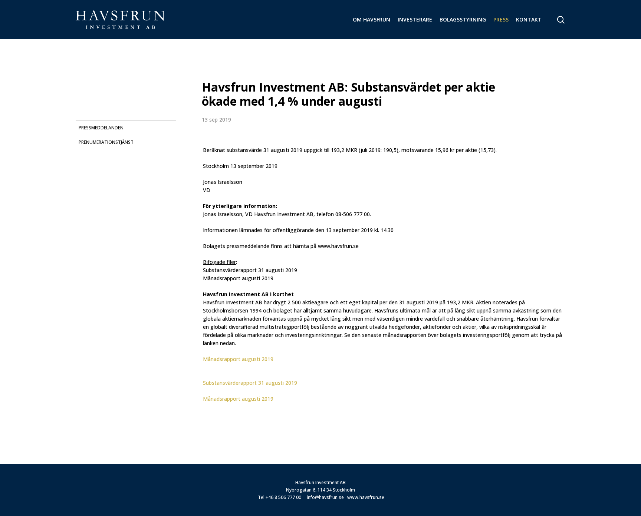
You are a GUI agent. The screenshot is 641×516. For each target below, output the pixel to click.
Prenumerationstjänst (106, 142)
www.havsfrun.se (365, 497)
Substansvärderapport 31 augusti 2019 (250, 382)
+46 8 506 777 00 (283, 497)
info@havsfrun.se (325, 497)
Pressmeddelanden (101, 128)
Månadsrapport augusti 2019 (238, 359)
